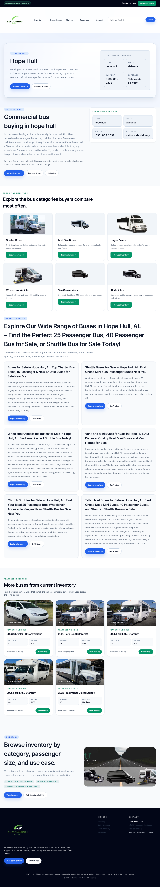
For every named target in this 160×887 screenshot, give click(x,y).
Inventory (101, 821)
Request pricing (135, 829)
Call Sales (52, 173)
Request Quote (34, 173)
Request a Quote (147, 3)
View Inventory (12, 795)
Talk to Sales (33, 861)
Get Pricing (37, 418)
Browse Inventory (20, 86)
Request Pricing (41, 86)
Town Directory (104, 829)
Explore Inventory (17, 418)
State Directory (104, 825)
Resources (102, 832)
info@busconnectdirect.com (140, 825)
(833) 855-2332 (129, 3)
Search (151, 20)
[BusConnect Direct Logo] (18, 829)
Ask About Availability (35, 795)
